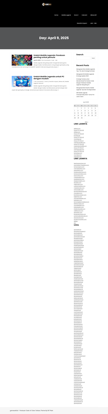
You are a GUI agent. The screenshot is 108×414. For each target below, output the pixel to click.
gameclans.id (77, 361)
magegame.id (78, 379)
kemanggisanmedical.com (81, 202)
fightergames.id (78, 349)
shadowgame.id (78, 279)
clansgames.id (78, 344)
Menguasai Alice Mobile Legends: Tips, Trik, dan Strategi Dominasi (85, 70)
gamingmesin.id (78, 391)
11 (88, 110)
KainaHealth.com (79, 207)
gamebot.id (77, 366)
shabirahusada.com (79, 209)
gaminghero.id (78, 393)
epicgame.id (77, 377)
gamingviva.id (78, 403)
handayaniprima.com (80, 172)
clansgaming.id (78, 326)
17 (85, 113)
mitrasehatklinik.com (80, 198)
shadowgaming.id (79, 245)
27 (95, 115)
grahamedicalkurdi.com (81, 216)
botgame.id (77, 372)
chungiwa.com (78, 193)
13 (95, 110)
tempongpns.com (79, 167)
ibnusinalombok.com (80, 214)
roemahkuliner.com (79, 168)
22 (78, 115)
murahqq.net (77, 139)
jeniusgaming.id (78, 242)
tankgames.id (78, 354)
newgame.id (77, 310)
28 (75, 118)
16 (81, 113)
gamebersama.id (79, 265)
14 (74, 113)
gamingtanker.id (78, 333)
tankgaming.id (78, 386)
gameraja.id (77, 270)
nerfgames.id (77, 345)
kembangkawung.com (80, 191)
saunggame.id (78, 277)
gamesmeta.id (78, 336)
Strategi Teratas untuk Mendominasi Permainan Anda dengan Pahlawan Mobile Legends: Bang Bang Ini (85, 82)
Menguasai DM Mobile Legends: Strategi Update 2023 (85, 75)
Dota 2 (76, 15)
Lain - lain (54, 60)
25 (88, 115)
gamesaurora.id (78, 287)
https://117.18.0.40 (79, 151)
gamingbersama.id (79, 237)
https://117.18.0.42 (79, 137)
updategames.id (78, 300)
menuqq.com (77, 156)
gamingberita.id (78, 282)
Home (56, 15)
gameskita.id (77, 229)
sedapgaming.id (78, 251)
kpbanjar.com (78, 200)
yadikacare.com (78, 211)
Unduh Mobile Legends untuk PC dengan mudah (49, 77)
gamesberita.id (78, 294)
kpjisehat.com (78, 197)
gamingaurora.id (78, 280)
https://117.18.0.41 (79, 141)
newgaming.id (78, 284)
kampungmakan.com (80, 174)
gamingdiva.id (78, 398)
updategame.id (78, 314)
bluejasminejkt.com (79, 181)
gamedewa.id (78, 272)
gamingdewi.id (78, 233)
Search (79, 55)
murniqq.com (77, 155)
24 (85, 115)
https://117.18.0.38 (79, 144)
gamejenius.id (78, 273)
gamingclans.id (78, 324)
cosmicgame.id (78, 312)
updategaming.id (79, 291)
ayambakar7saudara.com (81, 165)
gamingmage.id (78, 328)
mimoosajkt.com (78, 190)
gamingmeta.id (78, 329)
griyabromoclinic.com (80, 219)
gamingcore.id (78, 394)
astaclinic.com (78, 212)
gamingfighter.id (78, 335)
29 (78, 118)
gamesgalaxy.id (78, 289)
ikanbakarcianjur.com (80, 195)
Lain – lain (93, 23)
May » (86, 122)
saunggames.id (78, 259)
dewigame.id (77, 275)
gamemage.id (78, 368)
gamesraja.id (77, 249)
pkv (75, 223)
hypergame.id (78, 380)
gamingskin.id (78, 322)
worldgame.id (78, 317)
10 (85, 110)
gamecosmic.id (78, 303)
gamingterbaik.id (79, 240)
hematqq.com (78, 153)
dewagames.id (78, 258)
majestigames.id (78, 263)
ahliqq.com (77, 132)
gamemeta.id (78, 363)
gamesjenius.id (78, 254)
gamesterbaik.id (78, 256)
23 (81, 115)
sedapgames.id (78, 261)
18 (88, 113)
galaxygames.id (78, 298)
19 (91, 113)
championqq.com (79, 149)
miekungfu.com (78, 184)
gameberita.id (78, 307)
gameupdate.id (78, 305)
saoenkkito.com (78, 170)
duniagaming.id (78, 238)
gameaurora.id (78, 301)
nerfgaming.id (78, 331)
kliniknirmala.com (79, 204)
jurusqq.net (77, 135)
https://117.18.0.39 (79, 134)
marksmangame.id (79, 382)
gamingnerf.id (78, 321)
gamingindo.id (78, 396)
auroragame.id (78, 308)
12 (91, 110)
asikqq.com (77, 128)
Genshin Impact (82, 23)
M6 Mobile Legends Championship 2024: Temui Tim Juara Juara (85, 94)
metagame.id (78, 373)
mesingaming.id (78, 400)
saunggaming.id (78, 244)
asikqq (76, 221)
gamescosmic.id (78, 293)
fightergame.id (78, 375)
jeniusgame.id (78, 319)
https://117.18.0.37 (79, 148)
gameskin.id (77, 358)
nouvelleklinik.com (79, 205)
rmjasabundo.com (79, 188)
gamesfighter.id (78, 338)
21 (74, 115)
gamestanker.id (78, 387)
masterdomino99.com (80, 146)
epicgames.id (77, 352)
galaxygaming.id (78, 286)
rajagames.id (77, 268)
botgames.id (77, 347)
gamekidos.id (77, 389)
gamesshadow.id (78, 247)
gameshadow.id (78, 266)
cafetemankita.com (79, 186)
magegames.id (78, 351)
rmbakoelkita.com (79, 177)
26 (92, 115)
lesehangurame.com (80, 163)
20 (95, 113)
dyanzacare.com (79, 218)
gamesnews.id (78, 296)
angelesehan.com (79, 179)
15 (78, 113)
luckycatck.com (78, 175)
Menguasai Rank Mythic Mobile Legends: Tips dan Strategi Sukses (86, 89)
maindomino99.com (79, 142)
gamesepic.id (77, 342)
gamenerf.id (77, 359)
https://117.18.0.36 (79, 130)
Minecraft (94, 15)
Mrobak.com (77, 183)
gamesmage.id (78, 340)
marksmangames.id (79, 356)
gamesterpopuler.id (79, 231)
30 (82, 118)
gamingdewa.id (78, 235)
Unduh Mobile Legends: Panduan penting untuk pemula (49, 56)
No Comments (46, 60)
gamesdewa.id (78, 252)
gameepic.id (77, 370)
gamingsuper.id (78, 401)
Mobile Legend (66, 15)
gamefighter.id (78, 365)
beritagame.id (78, 315)
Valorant (84, 15)
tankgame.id (77, 384)
